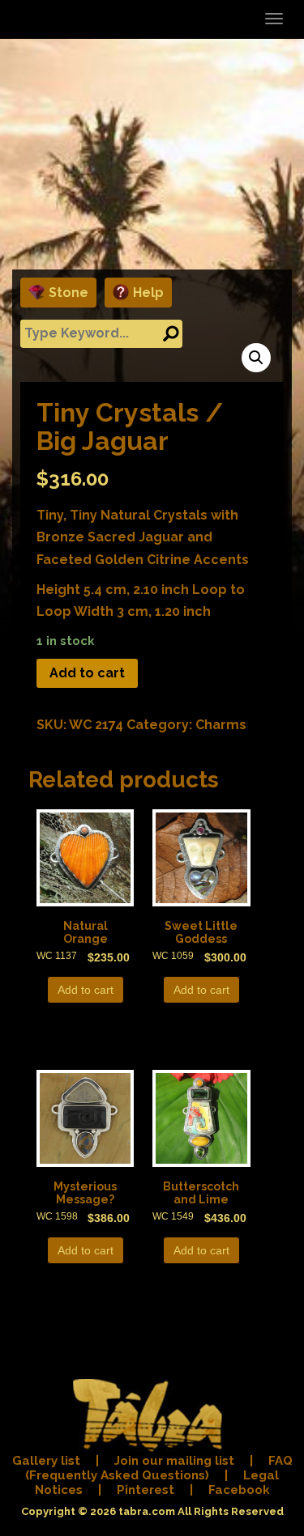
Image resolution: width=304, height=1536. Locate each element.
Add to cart (87, 673)
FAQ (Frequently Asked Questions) (159, 1468)
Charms (220, 724)
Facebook (239, 1490)
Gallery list (46, 1460)
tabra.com (146, 1511)
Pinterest (145, 1490)
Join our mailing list (174, 1460)
